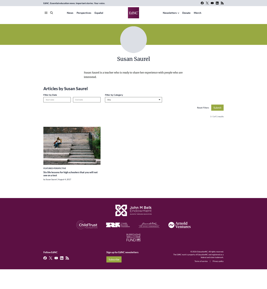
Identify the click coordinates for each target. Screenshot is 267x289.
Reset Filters (203, 107)
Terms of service (201, 261)
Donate (186, 12)
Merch (197, 12)
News (70, 12)
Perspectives (84, 12)
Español (99, 12)
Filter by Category (114, 94)
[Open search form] (51, 12)
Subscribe (114, 259)
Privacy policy (218, 261)
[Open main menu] (46, 12)
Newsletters (170, 12)
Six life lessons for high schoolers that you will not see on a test (70, 174)
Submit (217, 107)
